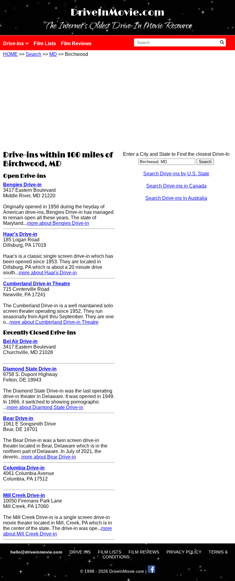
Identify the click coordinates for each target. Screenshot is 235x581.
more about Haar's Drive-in (48, 272)
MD (53, 54)
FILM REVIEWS (144, 552)
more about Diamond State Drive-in (45, 407)
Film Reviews (76, 43)
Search (33, 54)
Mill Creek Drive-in (24, 495)
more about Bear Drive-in (48, 456)
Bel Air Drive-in (20, 341)
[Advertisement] (58, 103)
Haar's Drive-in (20, 234)
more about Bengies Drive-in (58, 223)
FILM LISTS (109, 552)
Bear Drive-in (18, 418)
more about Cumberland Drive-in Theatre (54, 322)
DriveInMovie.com (117, 13)
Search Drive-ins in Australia (176, 198)
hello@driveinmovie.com (36, 552)
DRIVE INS (80, 552)
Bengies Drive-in (22, 184)
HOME (10, 54)
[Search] (222, 42)
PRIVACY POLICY (183, 552)
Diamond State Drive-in (30, 368)
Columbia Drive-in (24, 467)
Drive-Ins (14, 43)
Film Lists (45, 43)
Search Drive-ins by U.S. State (176, 173)
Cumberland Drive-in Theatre (36, 283)
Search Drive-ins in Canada (176, 185)
